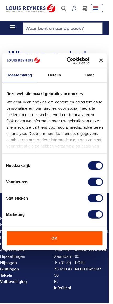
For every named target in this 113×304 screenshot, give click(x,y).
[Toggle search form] (64, 8)
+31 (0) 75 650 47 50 (63, 268)
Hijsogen (8, 262)
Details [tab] (54, 75)
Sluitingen (9, 268)
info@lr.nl (62, 287)
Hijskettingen (12, 256)
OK (54, 238)
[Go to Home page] (30, 8)
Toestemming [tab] (19, 75)
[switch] (95, 182)
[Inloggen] (74, 8)
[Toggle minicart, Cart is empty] (84, 8)
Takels (6, 274)
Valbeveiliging (13, 281)
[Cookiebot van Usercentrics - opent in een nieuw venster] (67, 60)
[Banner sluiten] (101, 60)
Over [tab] (89, 75)
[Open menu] (12, 27)
